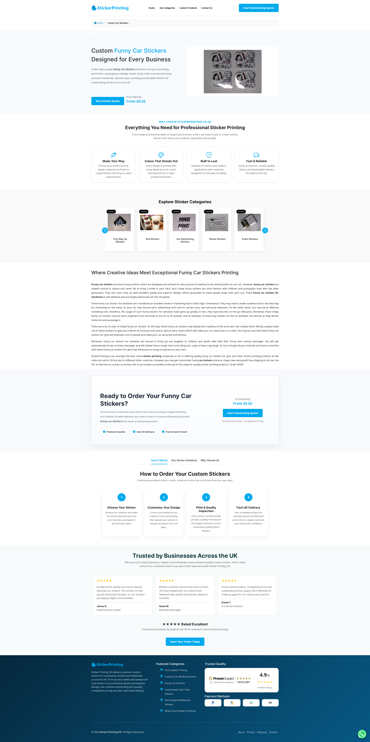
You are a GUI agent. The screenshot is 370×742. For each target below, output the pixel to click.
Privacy (251, 732)
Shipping (262, 732)
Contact (273, 732)
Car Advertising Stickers (185, 240)
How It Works (159, 460)
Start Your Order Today (185, 641)
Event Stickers (250, 238)
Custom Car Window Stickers (180, 676)
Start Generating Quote (258, 8)
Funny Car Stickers (175, 683)
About (241, 732)
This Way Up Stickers (120, 240)
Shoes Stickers (217, 238)
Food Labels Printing (176, 670)
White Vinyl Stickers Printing (180, 710)
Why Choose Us (210, 460)
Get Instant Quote (108, 101)
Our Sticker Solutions (184, 460)
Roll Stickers (152, 238)
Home (100, 22)
